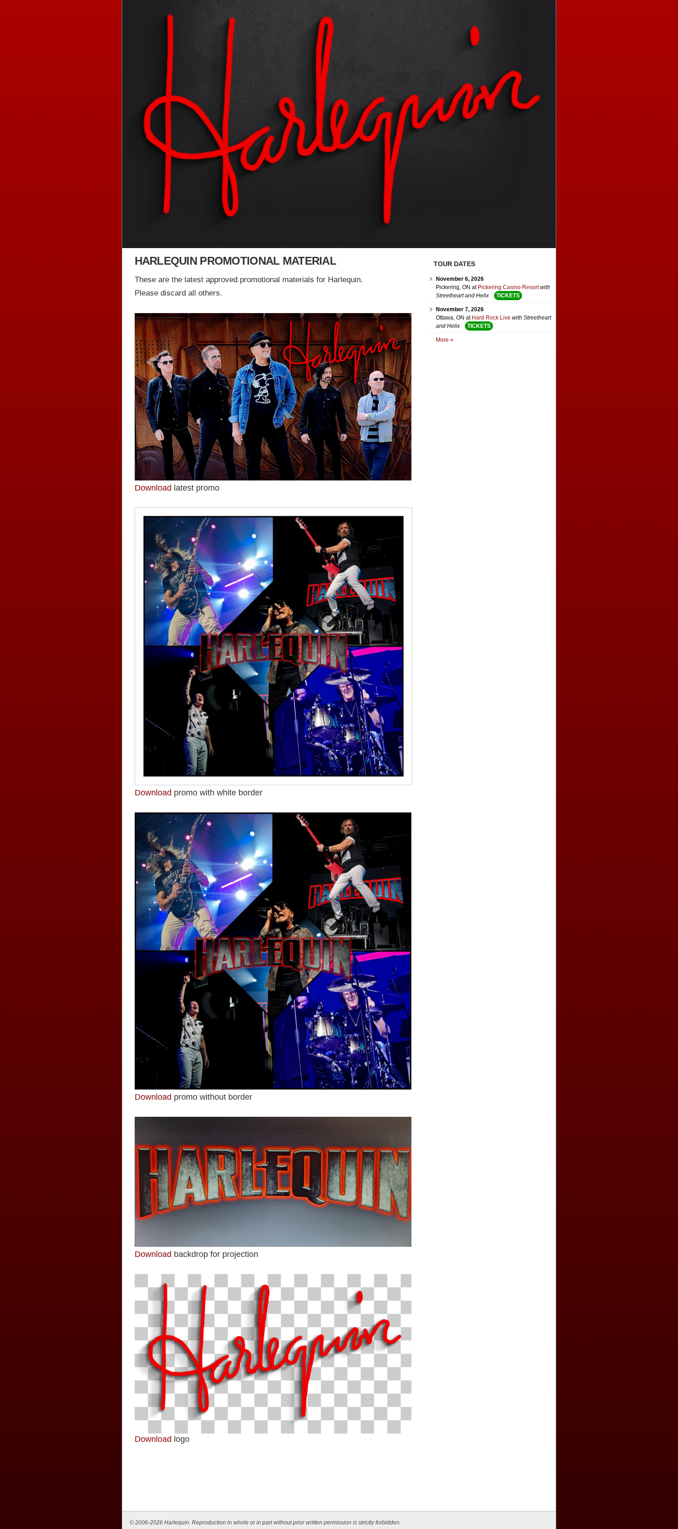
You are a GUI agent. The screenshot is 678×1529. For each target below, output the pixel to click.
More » (444, 340)
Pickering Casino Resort (508, 287)
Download (153, 1439)
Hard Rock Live (491, 317)
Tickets (508, 295)
